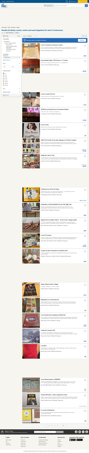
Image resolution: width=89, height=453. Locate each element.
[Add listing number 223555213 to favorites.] (85, 396)
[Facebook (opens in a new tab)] (76, 432)
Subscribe (59, 432)
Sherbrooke (60, 444)
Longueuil (59, 441)
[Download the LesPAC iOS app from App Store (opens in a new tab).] (72, 440)
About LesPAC (8, 439)
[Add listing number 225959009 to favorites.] (85, 95)
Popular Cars (23, 443)
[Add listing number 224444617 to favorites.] (85, 110)
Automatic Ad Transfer (43, 443)
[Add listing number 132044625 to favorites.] (85, 316)
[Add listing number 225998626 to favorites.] (85, 190)
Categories (6, 39)
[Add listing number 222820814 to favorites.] (85, 251)
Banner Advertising (42, 444)
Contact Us (8, 443)
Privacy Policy (8, 444)
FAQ (6, 441)
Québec (59, 439)
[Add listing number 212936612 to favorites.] (85, 236)
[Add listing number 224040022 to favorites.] (85, 205)
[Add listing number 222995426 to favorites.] (85, 156)
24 (63, 425)
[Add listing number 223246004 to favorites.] (85, 126)
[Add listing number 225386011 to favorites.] (85, 141)
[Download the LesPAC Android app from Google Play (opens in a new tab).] (79, 440)
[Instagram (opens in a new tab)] (83, 432)
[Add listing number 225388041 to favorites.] (85, 61)
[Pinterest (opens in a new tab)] (79, 432)
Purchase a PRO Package (43, 439)
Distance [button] (29, 36)
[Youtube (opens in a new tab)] (87, 432)
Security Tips (23, 444)
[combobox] (70, 5)
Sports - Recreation (12, 27)
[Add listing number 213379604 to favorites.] (85, 411)
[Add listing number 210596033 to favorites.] (85, 285)
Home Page (4, 27)
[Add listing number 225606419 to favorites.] (85, 46)
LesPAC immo (23, 441)
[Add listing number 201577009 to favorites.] (85, 331)
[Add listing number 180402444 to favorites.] (85, 300)
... (60, 425)
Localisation (6, 54)
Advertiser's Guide (42, 441)
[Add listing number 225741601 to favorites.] (85, 221)
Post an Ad (23, 439)
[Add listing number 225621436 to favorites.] (85, 380)
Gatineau (59, 446)
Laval (59, 443)
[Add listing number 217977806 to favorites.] (85, 347)
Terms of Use (23, 446)
